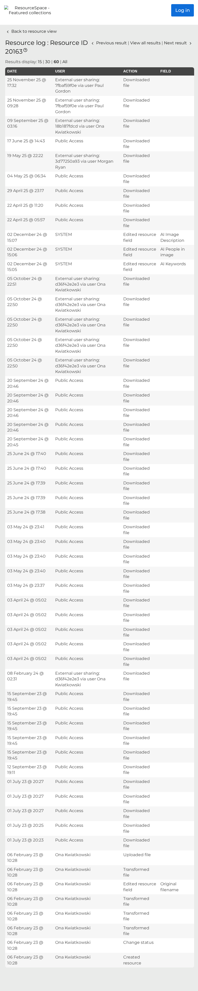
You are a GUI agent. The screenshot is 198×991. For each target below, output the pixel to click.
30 (47, 61)
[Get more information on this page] (25, 49)
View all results (146, 42)
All (64, 61)
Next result (176, 42)
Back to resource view (33, 31)
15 (40, 61)
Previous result (111, 42)
